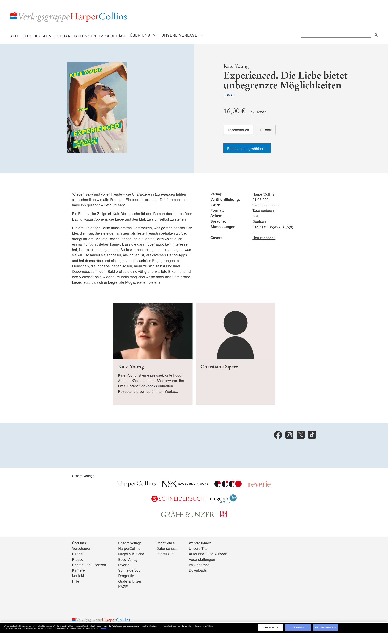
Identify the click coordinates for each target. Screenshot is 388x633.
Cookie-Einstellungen (270, 627)
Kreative (44, 36)
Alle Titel (21, 36)
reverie (123, 564)
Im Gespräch (113, 36)
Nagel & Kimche (131, 553)
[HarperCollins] (136, 485)
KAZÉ (123, 586)
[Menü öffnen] (154, 35)
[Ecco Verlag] (228, 485)
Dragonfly (126, 575)
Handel (77, 553)
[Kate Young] (153, 354)
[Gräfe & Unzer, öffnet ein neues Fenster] (187, 515)
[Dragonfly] (223, 501)
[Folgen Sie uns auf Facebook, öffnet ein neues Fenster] (278, 435)
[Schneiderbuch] (177, 500)
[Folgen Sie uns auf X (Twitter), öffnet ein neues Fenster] (301, 435)
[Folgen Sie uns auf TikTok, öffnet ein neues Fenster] (312, 435)
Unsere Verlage (179, 35)
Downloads (198, 570)
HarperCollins (129, 548)
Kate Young (236, 66)
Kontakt (78, 575)
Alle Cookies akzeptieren (325, 627)
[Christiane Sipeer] (235, 354)
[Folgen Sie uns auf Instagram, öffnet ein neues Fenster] (289, 435)
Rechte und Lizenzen (89, 564)
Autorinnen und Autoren (208, 553)
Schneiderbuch (130, 570)
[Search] (375, 34)
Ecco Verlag (128, 559)
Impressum (165, 553)
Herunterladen (263, 237)
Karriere (78, 570)
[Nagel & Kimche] (185, 485)
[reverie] (259, 485)
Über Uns (140, 35)
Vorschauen (81, 548)
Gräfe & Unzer (129, 581)
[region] (194, 627)
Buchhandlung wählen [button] (245, 148)
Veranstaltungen (76, 36)
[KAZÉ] (223, 515)
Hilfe (75, 581)
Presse (77, 559)
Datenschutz (166, 548)
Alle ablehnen (298, 627)
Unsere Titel (198, 548)
